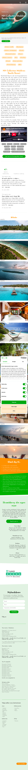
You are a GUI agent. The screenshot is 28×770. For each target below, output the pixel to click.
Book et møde (5, 638)
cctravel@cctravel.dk (9, 634)
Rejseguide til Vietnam (6, 669)
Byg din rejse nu (14, 521)
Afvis (14, 410)
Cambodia (5, 715)
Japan (4, 716)
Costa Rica (17, 708)
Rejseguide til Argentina (6, 674)
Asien (3, 706)
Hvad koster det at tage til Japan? (8, 686)
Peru (3, 726)
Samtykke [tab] (5, 361)
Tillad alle (14, 402)
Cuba (16, 709)
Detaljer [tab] (14, 361)
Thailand (4, 708)
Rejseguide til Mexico (6, 670)
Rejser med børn (5, 683)
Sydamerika (4, 718)
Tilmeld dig (14, 611)
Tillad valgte (14, 406)
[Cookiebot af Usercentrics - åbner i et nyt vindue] (21, 358)
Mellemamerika (17, 706)
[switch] (25, 388)
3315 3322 (7, 632)
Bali (3, 711)
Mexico (16, 710)
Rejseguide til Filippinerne (7, 666)
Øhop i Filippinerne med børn (7, 687)
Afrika (15, 718)
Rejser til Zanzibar (5, 692)
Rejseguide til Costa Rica (7, 671)
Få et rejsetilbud (21, 763)
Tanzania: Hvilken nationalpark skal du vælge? (11, 690)
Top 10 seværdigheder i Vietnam (8, 684)
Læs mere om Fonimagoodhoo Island (14, 156)
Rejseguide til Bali (5, 667)
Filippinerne (5, 710)
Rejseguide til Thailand (6, 664)
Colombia (4, 724)
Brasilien (4, 722)
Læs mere (7, 187)
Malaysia (4, 714)
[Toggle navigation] (25, 3)
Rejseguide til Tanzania (6, 676)
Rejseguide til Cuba (6, 672)
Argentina (4, 720)
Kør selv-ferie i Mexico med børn (8, 689)
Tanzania (16, 720)
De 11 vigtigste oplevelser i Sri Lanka (9, 688)
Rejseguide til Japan (6, 673)
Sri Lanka (4, 709)
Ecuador (4, 725)
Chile (3, 723)
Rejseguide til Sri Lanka (6, 665)
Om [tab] (23, 361)
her (9, 529)
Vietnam (4, 712)
